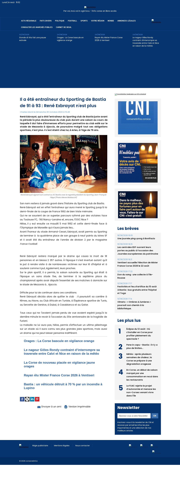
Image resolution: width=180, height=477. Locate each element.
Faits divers (46, 21)
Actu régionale (28, 21)
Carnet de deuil (64, 27)
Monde (111, 21)
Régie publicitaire (40, 451)
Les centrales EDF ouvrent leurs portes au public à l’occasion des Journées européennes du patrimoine (137, 256)
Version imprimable (79, 406)
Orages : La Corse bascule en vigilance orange (70, 39)
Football (72, 21)
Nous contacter (82, 451)
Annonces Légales (126, 21)
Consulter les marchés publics (37, 27)
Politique (59, 21)
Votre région (97, 21)
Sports (84, 21)
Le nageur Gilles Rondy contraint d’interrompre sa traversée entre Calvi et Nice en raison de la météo (146, 41)
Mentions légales (62, 451)
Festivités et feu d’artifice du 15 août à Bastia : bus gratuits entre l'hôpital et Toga (137, 296)
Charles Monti (26, 112)
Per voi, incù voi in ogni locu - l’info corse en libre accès (90, 11)
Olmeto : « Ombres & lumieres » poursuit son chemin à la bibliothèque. (134, 311)
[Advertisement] (90, 69)
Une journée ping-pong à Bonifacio (136, 244)
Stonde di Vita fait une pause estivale (32, 39)
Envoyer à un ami (51, 406)
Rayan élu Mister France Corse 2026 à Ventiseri (109, 39)
